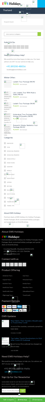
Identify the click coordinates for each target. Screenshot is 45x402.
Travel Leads (26, 295)
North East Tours (8, 287)
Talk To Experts (8, 400)
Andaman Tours (7, 276)
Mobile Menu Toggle (41, 4)
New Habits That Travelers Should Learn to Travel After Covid (26, 322)
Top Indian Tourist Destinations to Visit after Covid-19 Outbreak (26, 339)
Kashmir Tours (7, 283)
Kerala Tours (27, 283)
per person (20, 84)
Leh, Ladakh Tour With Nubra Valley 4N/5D (24, 93)
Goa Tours (26, 276)
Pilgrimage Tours (8, 295)
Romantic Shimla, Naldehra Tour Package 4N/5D (25, 126)
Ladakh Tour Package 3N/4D (24, 103)
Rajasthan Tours (28, 287)
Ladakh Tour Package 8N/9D (24, 82)
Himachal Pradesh (13, 151)
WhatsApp (23, 400)
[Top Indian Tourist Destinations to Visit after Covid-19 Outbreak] (5, 341)
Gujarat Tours (7, 279)
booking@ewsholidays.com (16, 70)
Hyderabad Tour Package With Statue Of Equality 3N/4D (25, 115)
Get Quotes (38, 400)
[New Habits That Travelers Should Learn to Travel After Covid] (5, 323)
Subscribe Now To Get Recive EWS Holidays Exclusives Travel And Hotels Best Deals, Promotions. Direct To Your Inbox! (18, 384)
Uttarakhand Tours (28, 291)
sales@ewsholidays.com (13, 372)
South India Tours (8, 291)
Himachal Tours (27, 279)
